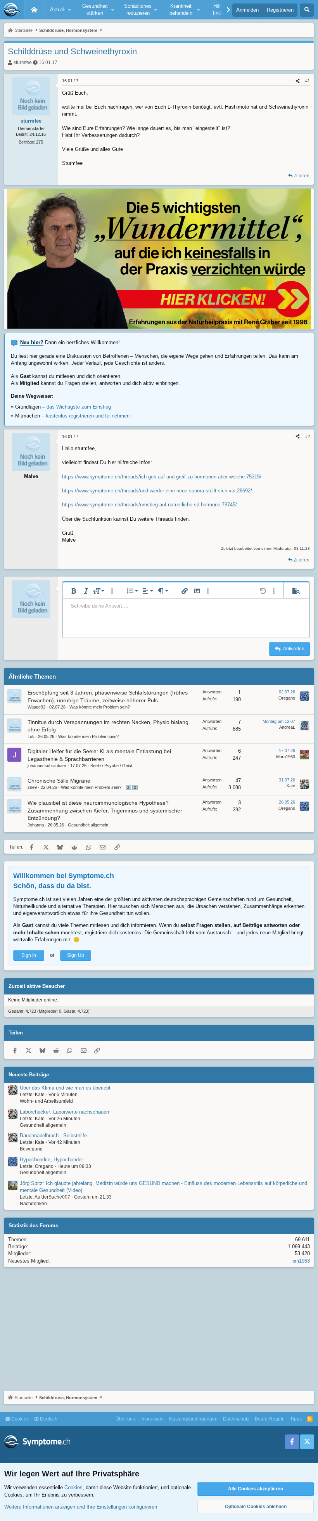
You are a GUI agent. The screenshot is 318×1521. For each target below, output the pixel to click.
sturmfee (23, 62)
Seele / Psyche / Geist (111, 765)
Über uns (125, 1419)
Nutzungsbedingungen (193, 1419)
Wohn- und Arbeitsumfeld (46, 1101)
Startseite (34, 9)
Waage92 (36, 707)
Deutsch (48, 1419)
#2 (307, 436)
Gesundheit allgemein (88, 825)
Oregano (286, 698)
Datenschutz (236, 1419)
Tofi (31, 736)
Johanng (36, 825)
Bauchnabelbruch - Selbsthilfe (53, 1135)
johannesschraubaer (47, 765)
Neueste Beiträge (29, 1075)
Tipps (296, 1419)
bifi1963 (301, 1261)
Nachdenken (33, 1203)
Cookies (19, 1419)
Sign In (28, 955)
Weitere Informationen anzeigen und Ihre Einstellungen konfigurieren (80, 1507)
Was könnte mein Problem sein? (99, 707)
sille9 (32, 787)
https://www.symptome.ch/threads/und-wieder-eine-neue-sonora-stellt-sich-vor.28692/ (157, 491)
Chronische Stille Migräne (59, 781)
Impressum (152, 1419)
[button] (59, 9)
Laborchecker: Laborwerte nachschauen (64, 1112)
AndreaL (287, 727)
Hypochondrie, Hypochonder (51, 1159)
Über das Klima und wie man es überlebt (65, 1088)
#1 (307, 80)
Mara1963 (285, 756)
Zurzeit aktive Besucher (37, 986)
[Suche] (307, 10)
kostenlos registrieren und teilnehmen (88, 416)
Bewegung (31, 1149)
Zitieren (301, 175)
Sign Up (75, 955)
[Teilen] (297, 81)
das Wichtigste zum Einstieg (79, 407)
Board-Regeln (270, 1419)
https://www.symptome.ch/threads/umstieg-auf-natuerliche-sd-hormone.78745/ (149, 505)
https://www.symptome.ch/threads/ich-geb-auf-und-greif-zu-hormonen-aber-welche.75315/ (161, 477)
